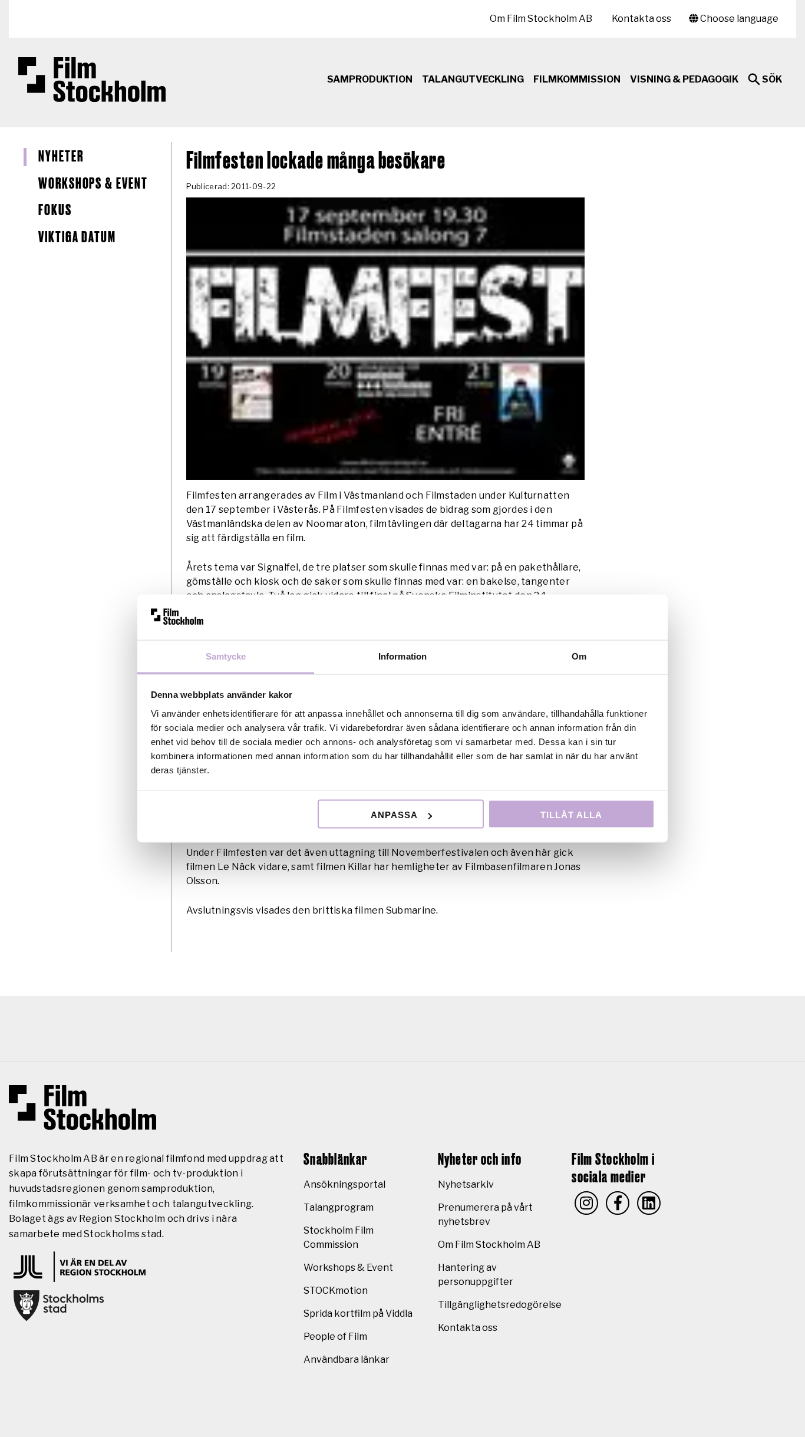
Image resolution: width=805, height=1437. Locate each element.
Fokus (55, 210)
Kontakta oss (641, 18)
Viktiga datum (77, 237)
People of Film (335, 1336)
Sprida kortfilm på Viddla (358, 1313)
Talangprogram (338, 1207)
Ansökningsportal (344, 1184)
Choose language (738, 18)
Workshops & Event (93, 184)
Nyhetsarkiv (466, 1184)
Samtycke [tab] (226, 656)
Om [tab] (579, 656)
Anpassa (394, 815)
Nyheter (60, 156)
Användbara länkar (346, 1359)
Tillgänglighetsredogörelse (500, 1304)
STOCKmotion (335, 1290)
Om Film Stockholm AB (541, 18)
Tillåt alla (571, 815)
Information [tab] (402, 656)
